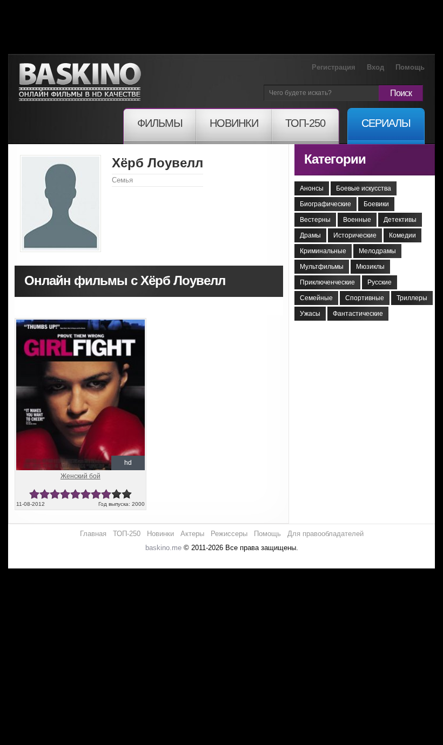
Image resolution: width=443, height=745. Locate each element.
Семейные (316, 298)
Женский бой (80, 476)
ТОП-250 (126, 534)
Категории (335, 159)
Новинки (160, 534)
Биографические (325, 204)
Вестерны (315, 219)
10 (127, 494)
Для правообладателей (325, 534)
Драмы (310, 235)
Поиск (401, 93)
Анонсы (312, 188)
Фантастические (358, 313)
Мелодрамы (377, 251)
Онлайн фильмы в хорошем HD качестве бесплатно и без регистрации (80, 82)
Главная (93, 534)
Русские (379, 282)
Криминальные (323, 251)
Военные (357, 219)
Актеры (192, 534)
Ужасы (310, 313)
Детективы (400, 219)
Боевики (376, 204)
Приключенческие (327, 282)
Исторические (355, 235)
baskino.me (163, 548)
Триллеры (412, 298)
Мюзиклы (370, 266)
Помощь (410, 67)
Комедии (402, 235)
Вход (375, 67)
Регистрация (333, 67)
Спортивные (364, 298)
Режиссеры (229, 534)
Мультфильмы (322, 266)
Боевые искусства (363, 188)
